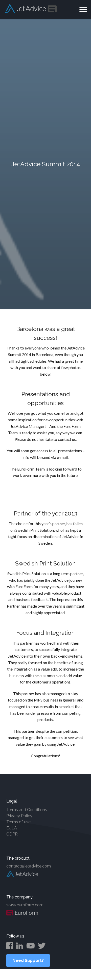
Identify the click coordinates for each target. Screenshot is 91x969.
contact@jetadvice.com (28, 866)
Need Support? (28, 960)
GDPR (12, 834)
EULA (11, 828)
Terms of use (18, 822)
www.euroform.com (24, 905)
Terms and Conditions (26, 809)
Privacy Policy (19, 815)
